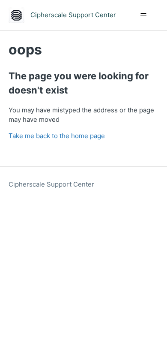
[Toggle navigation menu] (143, 15)
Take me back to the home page (57, 136)
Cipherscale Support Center (51, 184)
